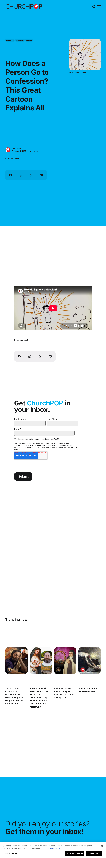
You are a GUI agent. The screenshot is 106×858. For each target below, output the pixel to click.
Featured (10, 40)
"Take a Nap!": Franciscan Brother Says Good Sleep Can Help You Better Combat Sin (14, 696)
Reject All (94, 853)
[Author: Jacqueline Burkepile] (10, 670)
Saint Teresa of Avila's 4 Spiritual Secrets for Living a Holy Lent (64, 693)
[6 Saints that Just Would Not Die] (89, 660)
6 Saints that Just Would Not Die (88, 690)
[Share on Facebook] (10, 175)
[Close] (102, 846)
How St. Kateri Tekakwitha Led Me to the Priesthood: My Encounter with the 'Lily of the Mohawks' (39, 697)
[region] (53, 850)
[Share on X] (31, 175)
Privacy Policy (54, 848)
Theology (20, 40)
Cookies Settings (10, 853)
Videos (29, 40)
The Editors (16, 149)
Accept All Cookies (75, 853)
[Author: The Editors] (7, 149)
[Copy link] (41, 175)
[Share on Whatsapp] (21, 175)
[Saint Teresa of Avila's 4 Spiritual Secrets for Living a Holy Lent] (65, 660)
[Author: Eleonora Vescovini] (58, 670)
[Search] (94, 6)
